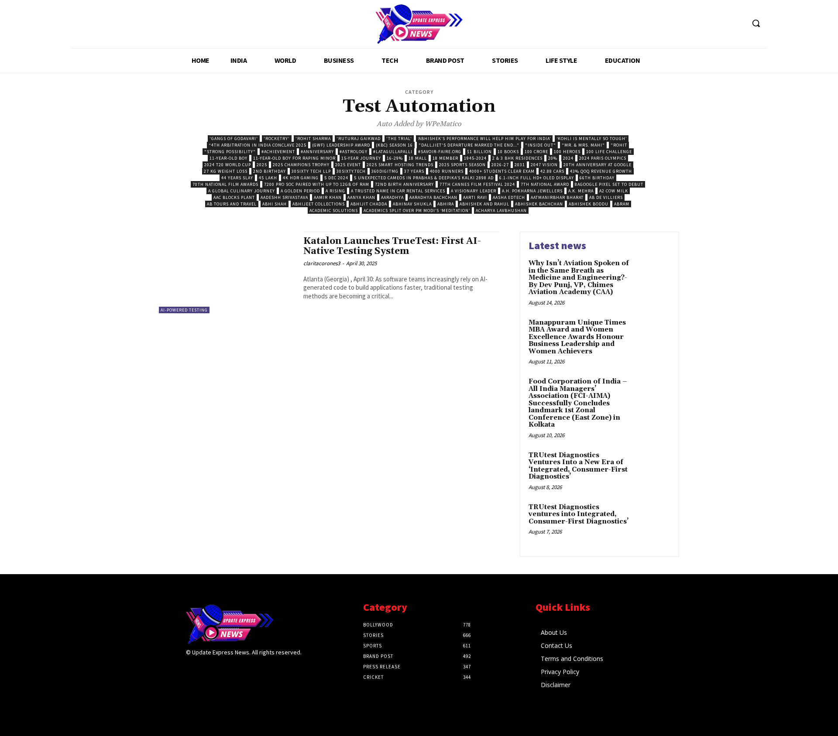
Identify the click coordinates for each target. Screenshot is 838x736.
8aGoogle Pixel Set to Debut (609, 184)
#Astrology (353, 151)
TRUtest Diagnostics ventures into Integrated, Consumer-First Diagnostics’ (578, 514)
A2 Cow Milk (613, 191)
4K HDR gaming (301, 178)
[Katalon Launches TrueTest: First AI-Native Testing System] (227, 272)
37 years (414, 171)
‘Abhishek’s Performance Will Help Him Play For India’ (484, 138)
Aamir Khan (328, 197)
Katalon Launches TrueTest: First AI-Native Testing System (392, 246)
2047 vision (544, 165)
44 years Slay (237, 178)
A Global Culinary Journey (241, 191)
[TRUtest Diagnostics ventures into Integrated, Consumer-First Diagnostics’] (651, 520)
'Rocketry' (277, 138)
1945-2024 (475, 158)
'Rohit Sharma (313, 138)
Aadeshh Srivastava (284, 197)
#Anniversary (317, 151)
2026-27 (500, 165)
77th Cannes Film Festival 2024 (477, 184)
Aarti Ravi (475, 197)
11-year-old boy (228, 158)
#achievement (278, 151)
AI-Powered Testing (184, 310)
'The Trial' (399, 138)
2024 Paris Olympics (602, 158)
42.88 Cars (552, 171)
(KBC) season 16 (394, 145)
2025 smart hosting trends (400, 165)
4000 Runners (447, 171)
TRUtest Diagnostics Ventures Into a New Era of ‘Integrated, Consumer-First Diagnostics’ (578, 466)
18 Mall (418, 158)
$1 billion (479, 151)
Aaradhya (392, 197)
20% (552, 158)
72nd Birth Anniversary (404, 184)
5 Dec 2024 (336, 178)
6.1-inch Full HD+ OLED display (536, 178)
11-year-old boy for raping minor (294, 158)
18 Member (445, 158)
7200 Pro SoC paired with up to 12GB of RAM (316, 184)
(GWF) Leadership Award (341, 145)
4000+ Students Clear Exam (502, 171)
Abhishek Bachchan (539, 204)
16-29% (395, 158)
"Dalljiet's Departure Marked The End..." (469, 145)
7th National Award (545, 184)
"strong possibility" (230, 151)
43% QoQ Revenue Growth (601, 171)
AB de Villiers (606, 197)
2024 (568, 158)
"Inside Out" (540, 145)
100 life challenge (609, 151)
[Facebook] (191, 669)
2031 (520, 165)
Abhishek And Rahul (484, 204)
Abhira (445, 204)
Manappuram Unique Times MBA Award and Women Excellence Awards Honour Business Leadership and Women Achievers (577, 337)
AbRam (621, 204)
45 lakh (268, 178)
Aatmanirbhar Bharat (557, 197)
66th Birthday (597, 178)
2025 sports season (462, 165)
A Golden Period (300, 191)
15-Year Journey (361, 158)
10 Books (508, 151)
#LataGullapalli (392, 151)
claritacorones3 (321, 263)
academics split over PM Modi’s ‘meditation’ (417, 210)
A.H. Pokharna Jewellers (532, 191)
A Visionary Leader (473, 191)
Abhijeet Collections (318, 204)
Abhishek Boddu (588, 204)
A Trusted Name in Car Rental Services (398, 191)
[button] (755, 23)
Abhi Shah (274, 204)
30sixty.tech (351, 171)
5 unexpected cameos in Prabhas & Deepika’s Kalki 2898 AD (424, 178)
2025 (262, 165)
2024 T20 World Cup (227, 165)
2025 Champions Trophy (301, 165)
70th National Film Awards (225, 184)
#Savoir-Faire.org (439, 151)
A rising (335, 191)
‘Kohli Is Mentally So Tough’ (591, 138)
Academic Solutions (333, 210)
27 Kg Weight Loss (225, 171)
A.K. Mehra (581, 191)
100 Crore (536, 151)
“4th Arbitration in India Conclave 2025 (257, 145)
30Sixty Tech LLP (311, 171)
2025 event (348, 165)
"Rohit (619, 145)
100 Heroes (567, 151)
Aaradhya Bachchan (433, 197)
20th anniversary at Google (597, 165)
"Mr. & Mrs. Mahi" (583, 145)
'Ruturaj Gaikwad (359, 138)
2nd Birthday (269, 171)
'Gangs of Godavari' (234, 138)
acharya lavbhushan (501, 210)
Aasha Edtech (509, 197)
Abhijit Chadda (368, 204)
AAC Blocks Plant (234, 197)
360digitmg (384, 171)
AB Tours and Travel (232, 204)
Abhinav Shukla (412, 204)
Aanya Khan (361, 197)
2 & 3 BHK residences (517, 158)
